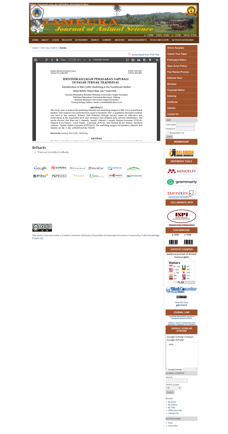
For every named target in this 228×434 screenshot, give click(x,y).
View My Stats (181, 302)
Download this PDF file (145, 54)
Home (35, 40)
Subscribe (173, 425)
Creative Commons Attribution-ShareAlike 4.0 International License (95, 235)
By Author (172, 404)
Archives (120, 40)
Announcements (137, 40)
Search (95, 40)
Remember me (177, 133)
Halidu (63, 47)
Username (171, 124)
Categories (173, 413)
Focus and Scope (159, 40)
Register (67, 40)
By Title (171, 407)
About (45, 40)
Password (170, 128)
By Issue (172, 401)
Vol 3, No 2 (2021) (49, 47)
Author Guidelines (183, 40)
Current (107, 40)
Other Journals (175, 410)
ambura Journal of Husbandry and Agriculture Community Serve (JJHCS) (181, 324)
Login (55, 40)
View (170, 422)
